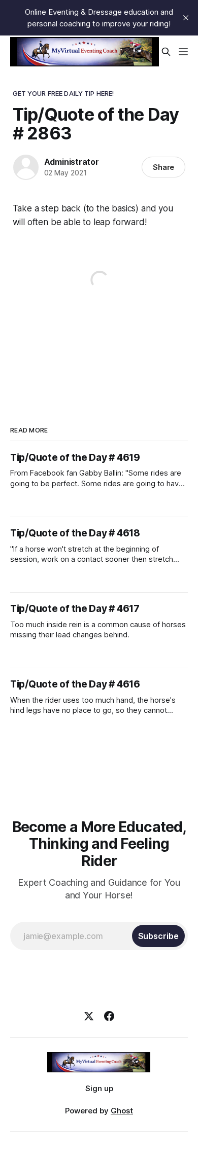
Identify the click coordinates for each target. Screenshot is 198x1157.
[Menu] (183, 52)
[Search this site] (166, 52)
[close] (186, 18)
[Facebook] (109, 1016)
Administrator (71, 162)
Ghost (122, 1110)
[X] (89, 1016)
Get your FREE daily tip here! (63, 93)
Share (164, 167)
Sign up (99, 1088)
